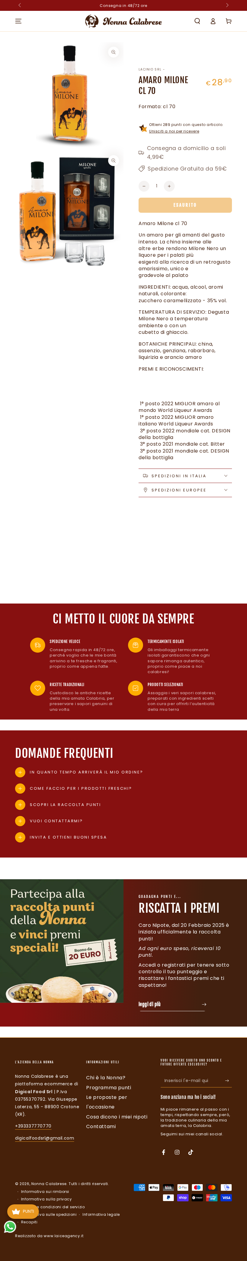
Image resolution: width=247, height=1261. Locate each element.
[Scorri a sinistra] (20, 5)
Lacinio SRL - (152, 69)
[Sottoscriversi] (228, 1080)
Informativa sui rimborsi (45, 1191)
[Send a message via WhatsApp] (10, 1227)
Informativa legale (101, 1214)
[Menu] (18, 21)
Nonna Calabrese (49, 1183)
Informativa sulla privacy (46, 1199)
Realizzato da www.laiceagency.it (49, 1235)
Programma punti (108, 1087)
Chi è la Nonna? (105, 1077)
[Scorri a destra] (227, 5)
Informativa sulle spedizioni (49, 1214)
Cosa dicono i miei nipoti (116, 1116)
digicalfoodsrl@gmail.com (44, 1138)
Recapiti (29, 1222)
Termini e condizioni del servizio (53, 1207)
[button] (197, 21)
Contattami (101, 1126)
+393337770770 (33, 1126)
